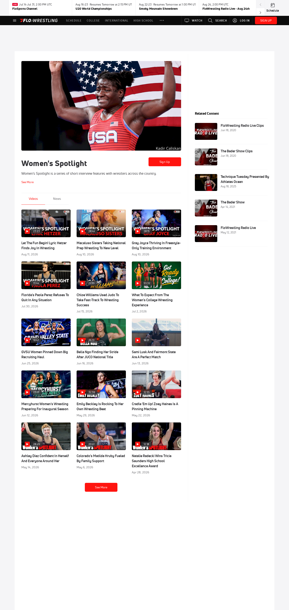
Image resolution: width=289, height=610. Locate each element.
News (57, 199)
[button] (162, 20)
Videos (33, 199)
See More (101, 487)
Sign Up (165, 162)
